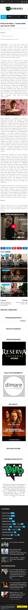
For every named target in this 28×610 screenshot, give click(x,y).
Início (3, 17)
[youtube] (26, 2)
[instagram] (22, 2)
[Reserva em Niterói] (14, 365)
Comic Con (14, 529)
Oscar (18, 524)
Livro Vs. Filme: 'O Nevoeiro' (16, 542)
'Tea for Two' (15, 205)
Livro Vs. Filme (5, 526)
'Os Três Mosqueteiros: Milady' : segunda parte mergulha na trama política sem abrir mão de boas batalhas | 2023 (13, 277)
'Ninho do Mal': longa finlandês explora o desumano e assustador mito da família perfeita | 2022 (17, 552)
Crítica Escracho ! (18, 526)
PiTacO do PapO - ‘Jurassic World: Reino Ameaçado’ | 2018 (17, 559)
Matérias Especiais (6, 521)
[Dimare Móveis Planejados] (14, 396)
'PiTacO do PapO (6, 535)
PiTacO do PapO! (7, 30)
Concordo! (22, 606)
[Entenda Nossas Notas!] (14, 483)
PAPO (15, 535)
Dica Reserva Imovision (7, 532)
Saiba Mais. (7, 608)
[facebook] (24, 2)
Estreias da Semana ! (7, 524)
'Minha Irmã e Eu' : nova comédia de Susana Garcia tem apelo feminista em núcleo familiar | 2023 (13, 292)
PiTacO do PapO (5, 255)
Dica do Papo (5, 518)
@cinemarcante (14, 39)
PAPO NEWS (4, 529)
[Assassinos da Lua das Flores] (14, 440)
